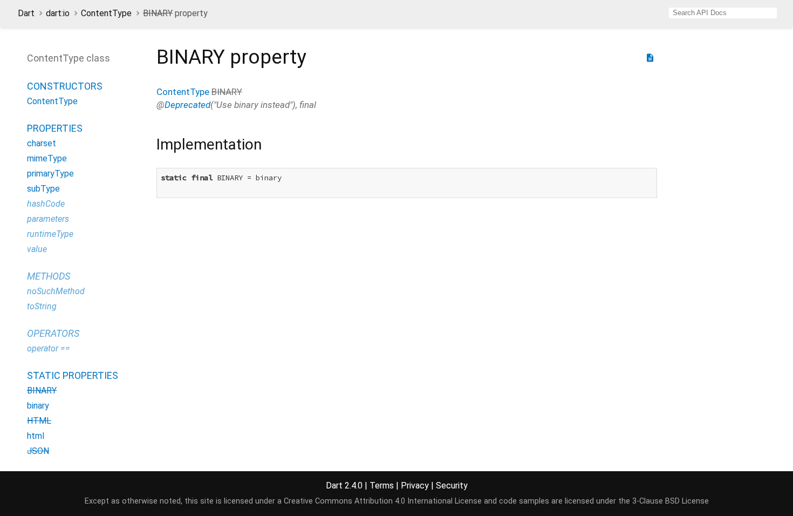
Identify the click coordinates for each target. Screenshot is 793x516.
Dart (26, 13)
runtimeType (50, 234)
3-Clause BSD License (670, 501)
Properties (55, 128)
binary (38, 405)
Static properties (72, 375)
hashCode (46, 204)
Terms (382, 485)
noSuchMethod (56, 291)
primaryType (50, 173)
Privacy (415, 485)
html (35, 436)
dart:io (58, 13)
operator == (48, 348)
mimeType (47, 158)
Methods (48, 276)
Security (452, 485)
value (37, 249)
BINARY (42, 390)
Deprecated (187, 104)
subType (43, 189)
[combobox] (723, 13)
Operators (53, 333)
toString (42, 306)
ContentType (106, 13)
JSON (38, 451)
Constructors (64, 86)
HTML (39, 421)
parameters (48, 219)
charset (41, 143)
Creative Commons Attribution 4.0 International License (383, 501)
